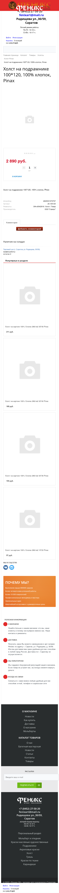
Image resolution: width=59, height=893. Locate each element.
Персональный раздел (29, 833)
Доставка (29, 723)
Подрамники (29, 845)
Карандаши (29, 864)
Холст (30, 853)
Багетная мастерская (29, 746)
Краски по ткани (29, 860)
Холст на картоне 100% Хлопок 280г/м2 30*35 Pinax (26, 475)
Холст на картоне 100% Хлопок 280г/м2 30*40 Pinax (26, 401)
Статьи (29, 753)
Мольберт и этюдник (30, 838)
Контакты (30, 757)
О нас (30, 742)
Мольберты (29, 731)
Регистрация (18, 37)
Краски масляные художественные (29, 842)
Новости (29, 716)
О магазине (29, 727)
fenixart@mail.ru (31, 15)
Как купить (29, 720)
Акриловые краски (29, 849)
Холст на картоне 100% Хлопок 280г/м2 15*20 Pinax (26, 550)
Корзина (9, 40)
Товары (29, 761)
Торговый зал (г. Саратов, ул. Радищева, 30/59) (21, 249)
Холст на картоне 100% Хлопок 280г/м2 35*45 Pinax (26, 326)
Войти (8, 37)
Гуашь (29, 856)
